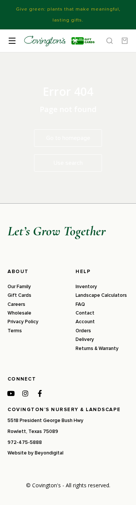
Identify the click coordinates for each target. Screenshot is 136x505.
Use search (68, 163)
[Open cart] (124, 41)
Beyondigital (49, 453)
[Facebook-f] (39, 393)
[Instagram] (25, 393)
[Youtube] (11, 393)
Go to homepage (68, 138)
